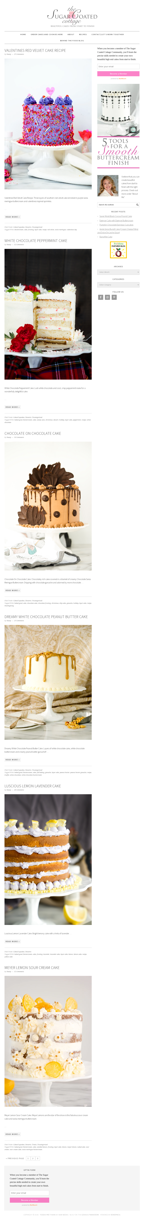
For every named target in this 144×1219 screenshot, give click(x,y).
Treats (34, 1145)
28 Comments (19, 790)
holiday (61, 420)
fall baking (40, 772)
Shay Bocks (63, 1215)
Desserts (28, 227)
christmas (49, 420)
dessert (55, 420)
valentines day (72, 230)
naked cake (81, 1147)
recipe (44, 230)
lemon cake (78, 954)
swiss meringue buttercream (32, 1149)
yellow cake (8, 957)
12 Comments (19, 245)
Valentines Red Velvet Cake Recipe (35, 50)
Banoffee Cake (106, 236)
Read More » (13, 217)
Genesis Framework (90, 1215)
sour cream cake (15, 1149)
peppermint (77, 420)
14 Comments (19, 437)
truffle (6, 775)
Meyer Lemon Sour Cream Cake (31, 967)
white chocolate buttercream (32, 775)
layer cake (38, 230)
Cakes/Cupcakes (18, 227)
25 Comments (19, 54)
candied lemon (42, 1147)
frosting (31, 230)
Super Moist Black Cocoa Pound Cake (116, 216)
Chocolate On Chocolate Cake (32, 433)
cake (25, 230)
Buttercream (18, 230)
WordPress (115, 1215)
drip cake (62, 603)
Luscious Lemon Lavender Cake (32, 785)
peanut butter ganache (78, 772)
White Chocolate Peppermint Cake (35, 240)
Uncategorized (37, 227)
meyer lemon (71, 1147)
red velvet (50, 230)
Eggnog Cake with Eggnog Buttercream (116, 220)
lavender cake (55, 954)
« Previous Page (15, 1158)
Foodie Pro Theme (48, 1215)
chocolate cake (32, 603)
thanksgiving (9, 606)
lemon (70, 954)
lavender (46, 954)
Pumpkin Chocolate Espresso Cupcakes (116, 224)
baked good (18, 420)
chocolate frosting (44, 603)
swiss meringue (60, 230)
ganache (70, 603)
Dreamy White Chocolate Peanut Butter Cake (46, 616)
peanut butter (64, 772)
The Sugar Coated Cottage (72, 14)
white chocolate (15, 775)
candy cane (41, 420)
